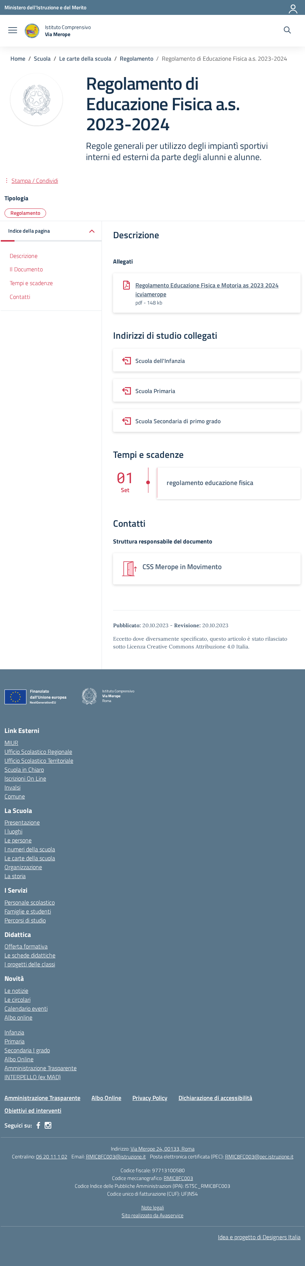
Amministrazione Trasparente (40, 1067)
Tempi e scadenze (31, 282)
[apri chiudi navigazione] (12, 30)
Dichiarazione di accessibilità (215, 1097)
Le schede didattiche (29, 955)
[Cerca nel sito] (287, 31)
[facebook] (38, 1125)
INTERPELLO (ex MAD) (32, 1076)
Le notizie (16, 990)
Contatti (20, 296)
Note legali (152, 1207)
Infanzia (14, 1032)
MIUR (11, 742)
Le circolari (17, 999)
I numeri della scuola (29, 849)
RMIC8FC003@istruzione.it (116, 1156)
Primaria (14, 1041)
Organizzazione (23, 866)
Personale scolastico (29, 902)
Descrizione (24, 255)
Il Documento (26, 269)
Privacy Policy (149, 1097)
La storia (15, 875)
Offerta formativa (26, 946)
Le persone (18, 840)
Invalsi (12, 787)
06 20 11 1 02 (51, 1156)
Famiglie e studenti (27, 911)
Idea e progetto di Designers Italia (259, 1236)
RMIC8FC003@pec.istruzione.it (259, 1156)
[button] (51, 231)
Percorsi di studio (25, 920)
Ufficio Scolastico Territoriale (38, 760)
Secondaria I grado (27, 1050)
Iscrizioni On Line (25, 778)
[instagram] (48, 1125)
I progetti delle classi (29, 964)
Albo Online (18, 1059)
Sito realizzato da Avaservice (152, 1215)
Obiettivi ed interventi (32, 1110)
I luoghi (13, 831)
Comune (14, 796)
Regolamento (25, 213)
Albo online (18, 1017)
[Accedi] (293, 7)
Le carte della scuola (29, 858)
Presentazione (22, 822)
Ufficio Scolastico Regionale (38, 751)
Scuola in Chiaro (24, 769)
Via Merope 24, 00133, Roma (163, 1148)
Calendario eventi (26, 1008)
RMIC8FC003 (178, 1178)
